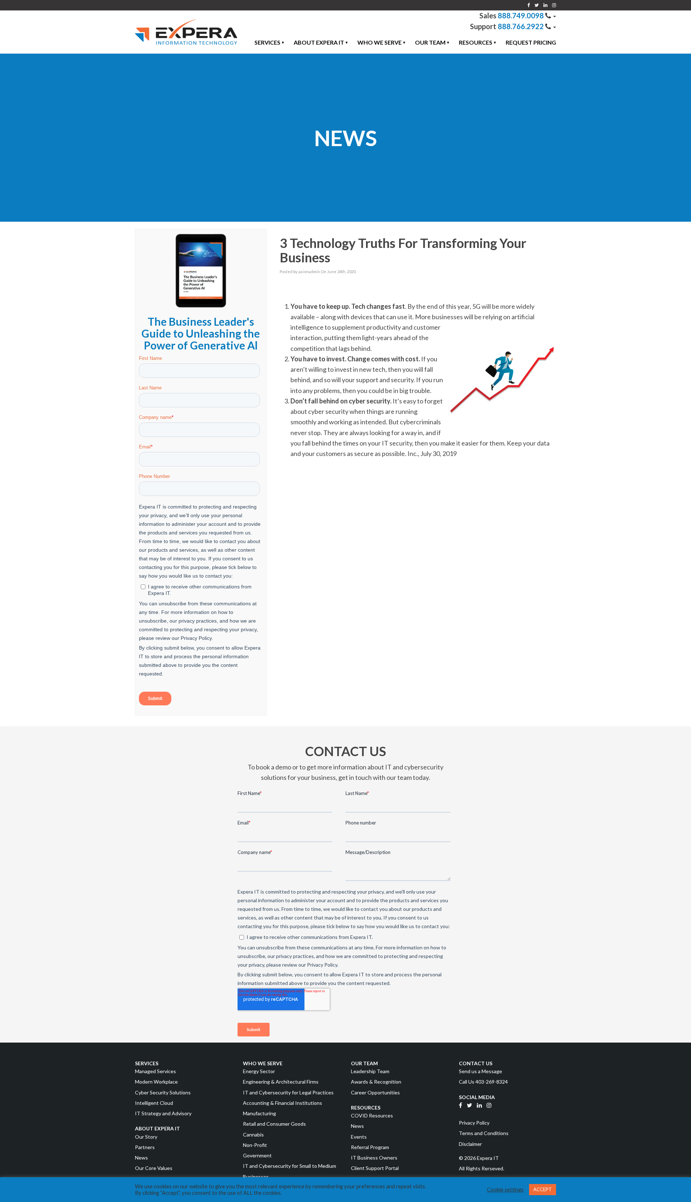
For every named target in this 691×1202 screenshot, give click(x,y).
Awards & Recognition (376, 1082)
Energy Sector (259, 1071)
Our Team (430, 42)
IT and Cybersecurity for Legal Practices (288, 1092)
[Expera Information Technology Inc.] (186, 32)
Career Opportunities (375, 1092)
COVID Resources (372, 1115)
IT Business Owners (374, 1157)
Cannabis (253, 1134)
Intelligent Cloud (154, 1103)
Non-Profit (255, 1145)
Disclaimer (470, 1144)
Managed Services (155, 1071)
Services (267, 42)
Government (257, 1155)
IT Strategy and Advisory (163, 1113)
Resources (475, 42)
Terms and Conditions (484, 1133)
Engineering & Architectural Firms (281, 1082)
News (141, 1157)
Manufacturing (259, 1113)
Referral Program (370, 1147)
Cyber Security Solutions (163, 1092)
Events (359, 1137)
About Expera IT (319, 42)
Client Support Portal (375, 1168)
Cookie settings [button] (505, 1190)
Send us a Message (480, 1071)
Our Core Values (153, 1168)
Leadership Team (370, 1071)
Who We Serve (379, 42)
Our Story (146, 1137)
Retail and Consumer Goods (274, 1124)
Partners (145, 1147)
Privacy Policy (474, 1123)
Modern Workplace (156, 1082)
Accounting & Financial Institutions (282, 1103)
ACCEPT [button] (542, 1189)
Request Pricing (531, 42)
